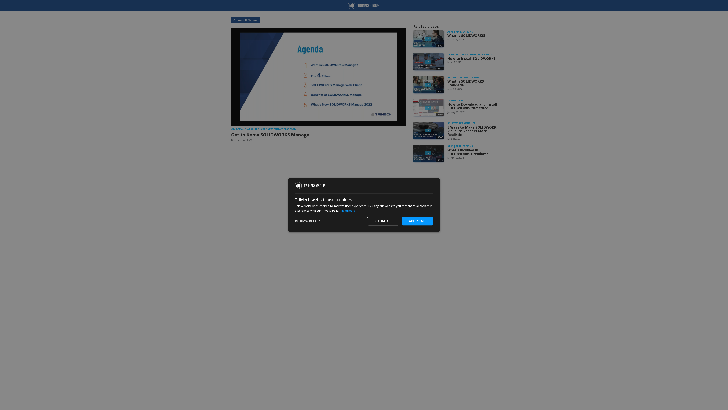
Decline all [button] (383, 221)
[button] (308, 221)
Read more (348, 210)
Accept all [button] (417, 221)
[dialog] (364, 205)
